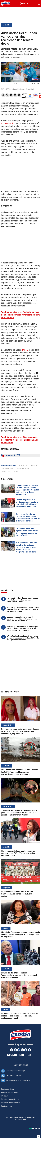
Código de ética (7, 1089)
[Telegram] (19, 95)
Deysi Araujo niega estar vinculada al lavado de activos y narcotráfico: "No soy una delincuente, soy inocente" (20, 731)
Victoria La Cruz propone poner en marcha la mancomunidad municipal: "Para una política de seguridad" (20, 934)
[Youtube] (18, 1049)
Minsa (25, 350)
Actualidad (6, 25)
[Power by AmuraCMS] (34, 1129)
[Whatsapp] (3, 95)
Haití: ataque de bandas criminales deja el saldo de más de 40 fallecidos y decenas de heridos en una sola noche (22, 628)
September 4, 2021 (11, 455)
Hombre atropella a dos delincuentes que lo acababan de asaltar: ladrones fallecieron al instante (22, 600)
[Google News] (25, 1049)
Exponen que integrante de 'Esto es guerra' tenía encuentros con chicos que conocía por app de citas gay (23, 609)
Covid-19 (34, 465)
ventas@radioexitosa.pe (15, 1071)
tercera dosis (6, 471)
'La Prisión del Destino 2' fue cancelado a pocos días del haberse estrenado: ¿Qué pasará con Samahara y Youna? (19, 812)
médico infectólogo (22, 468)
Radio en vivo (6, 1106)
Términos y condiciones (10, 1099)
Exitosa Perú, (7, 123)
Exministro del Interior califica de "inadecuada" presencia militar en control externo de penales (28, 517)
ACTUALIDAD (23, 465)
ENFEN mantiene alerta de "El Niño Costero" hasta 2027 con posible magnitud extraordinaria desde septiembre (27, 489)
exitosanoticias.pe (13, 1075)
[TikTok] (29, 1049)
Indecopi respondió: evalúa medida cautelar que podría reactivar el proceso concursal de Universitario (22, 619)
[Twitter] (7, 95)
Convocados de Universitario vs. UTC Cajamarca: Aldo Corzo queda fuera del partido (18, 894)
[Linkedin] (15, 95)
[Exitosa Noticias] (5, 3)
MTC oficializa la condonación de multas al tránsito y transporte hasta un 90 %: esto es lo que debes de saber (23, 638)
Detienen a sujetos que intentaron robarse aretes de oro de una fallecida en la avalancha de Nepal (19, 1016)
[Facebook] (11, 95)
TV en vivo (5, 1096)
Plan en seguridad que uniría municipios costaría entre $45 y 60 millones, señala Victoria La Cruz (27, 503)
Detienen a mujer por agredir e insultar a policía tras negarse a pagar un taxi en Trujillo (27, 531)
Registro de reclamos (9, 1092)
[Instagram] (22, 1049)
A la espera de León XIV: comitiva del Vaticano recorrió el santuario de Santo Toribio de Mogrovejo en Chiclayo (26, 547)
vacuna (16, 471)
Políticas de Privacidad (10, 1103)
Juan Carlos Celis (7, 468)
